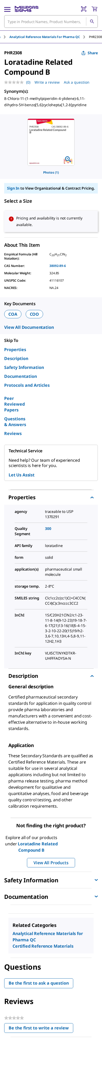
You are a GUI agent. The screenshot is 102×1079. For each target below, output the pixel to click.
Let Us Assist (22, 474)
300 (48, 528)
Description (16, 358)
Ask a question (76, 82)
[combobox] (51, 21)
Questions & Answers (15, 421)
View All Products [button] (50, 863)
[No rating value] (15, 82)
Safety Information (24, 367)
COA (12, 314)
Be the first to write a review (41, 1029)
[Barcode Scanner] (84, 9)
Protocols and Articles (27, 385)
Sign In (13, 188)
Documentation (20, 376)
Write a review (47, 82)
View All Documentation (29, 327)
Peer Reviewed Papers (14, 404)
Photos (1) (51, 172)
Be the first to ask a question (39, 983)
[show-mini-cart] (94, 9)
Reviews (13, 433)
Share (93, 52)
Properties (15, 349)
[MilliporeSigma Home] (26, 9)
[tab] (49, 37)
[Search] (92, 21)
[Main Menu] (7, 9)
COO (34, 314)
